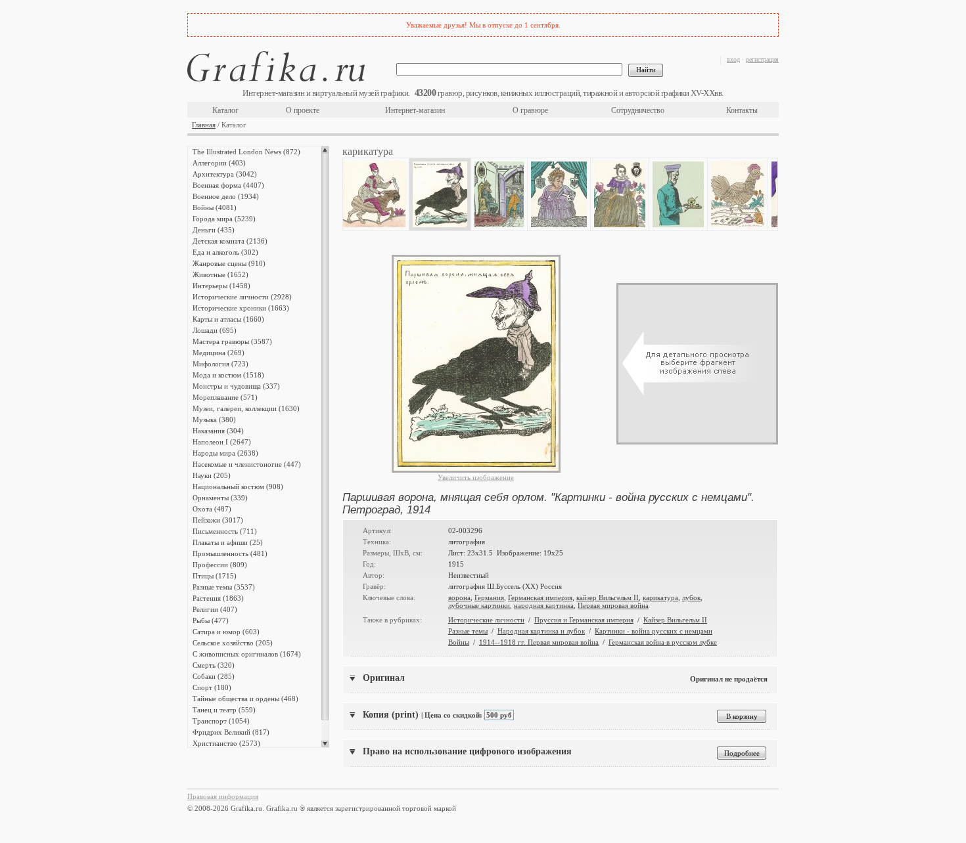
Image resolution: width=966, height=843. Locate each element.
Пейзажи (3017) (218, 520)
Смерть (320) (214, 665)
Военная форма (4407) (228, 185)
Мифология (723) (220, 364)
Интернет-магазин (415, 110)
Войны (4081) (215, 207)
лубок (691, 597)
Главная (204, 125)
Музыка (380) (214, 419)
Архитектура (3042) (225, 174)
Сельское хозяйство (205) (233, 643)
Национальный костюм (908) (238, 486)
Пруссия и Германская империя (583, 620)
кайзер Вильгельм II (607, 597)
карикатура (660, 597)
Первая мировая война (613, 605)
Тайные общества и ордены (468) (245, 698)
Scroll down (325, 744)
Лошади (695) (215, 330)
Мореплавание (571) (225, 397)
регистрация (762, 59)
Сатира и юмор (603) (226, 632)
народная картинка (544, 605)
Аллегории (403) (219, 163)
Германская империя (540, 597)
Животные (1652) (220, 274)
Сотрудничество (637, 110)
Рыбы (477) (211, 620)
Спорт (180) (212, 687)
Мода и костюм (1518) (228, 375)
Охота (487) (212, 509)
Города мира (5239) (224, 219)
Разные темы (468, 631)
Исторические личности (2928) (242, 297)
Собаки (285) (214, 676)
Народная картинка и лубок (541, 631)
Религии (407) (215, 609)
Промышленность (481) (230, 553)
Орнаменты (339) (220, 498)
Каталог (225, 110)
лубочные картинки (479, 605)
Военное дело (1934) (226, 196)
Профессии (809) (220, 565)
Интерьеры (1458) (221, 286)
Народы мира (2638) (225, 453)
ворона (459, 597)
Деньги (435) (214, 230)
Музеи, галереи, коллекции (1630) (246, 408)
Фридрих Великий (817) (231, 732)
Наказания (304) (218, 431)
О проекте (302, 110)
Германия (489, 597)
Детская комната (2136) (230, 241)
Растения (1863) (218, 598)
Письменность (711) (225, 531)
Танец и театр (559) (224, 710)
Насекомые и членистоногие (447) (247, 464)
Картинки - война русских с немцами (653, 631)
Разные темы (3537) (224, 587)
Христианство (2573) (226, 743)
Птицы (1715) (215, 576)
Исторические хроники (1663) (241, 308)
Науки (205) (212, 475)
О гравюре (530, 110)
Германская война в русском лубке (663, 642)
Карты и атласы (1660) (228, 319)
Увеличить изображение (476, 477)
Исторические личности (486, 620)
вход (733, 59)
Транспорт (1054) (221, 721)
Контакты (742, 110)
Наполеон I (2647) (222, 442)
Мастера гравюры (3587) (232, 341)
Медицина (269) (218, 353)
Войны (458, 642)
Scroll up (325, 149)
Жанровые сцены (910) (229, 263)
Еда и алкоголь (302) (225, 252)
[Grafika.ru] (276, 68)
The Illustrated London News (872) (246, 152)
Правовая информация (222, 796)
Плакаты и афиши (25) (228, 542)
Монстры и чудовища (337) (236, 386)
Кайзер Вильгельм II (675, 620)
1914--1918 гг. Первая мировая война (539, 642)
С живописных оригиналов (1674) (247, 654)
